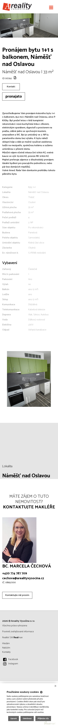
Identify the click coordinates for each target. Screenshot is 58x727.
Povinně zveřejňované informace (18, 632)
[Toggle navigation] (51, 7)
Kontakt (11, 87)
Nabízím (6, 648)
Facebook (13, 659)
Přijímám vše (43, 718)
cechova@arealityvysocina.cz (23, 578)
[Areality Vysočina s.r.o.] (17, 6)
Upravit (13, 718)
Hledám (6, 643)
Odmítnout (27, 718)
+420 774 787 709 (14, 573)
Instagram (13, 664)
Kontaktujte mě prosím (17, 595)
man (18, 638)
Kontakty (6, 652)
